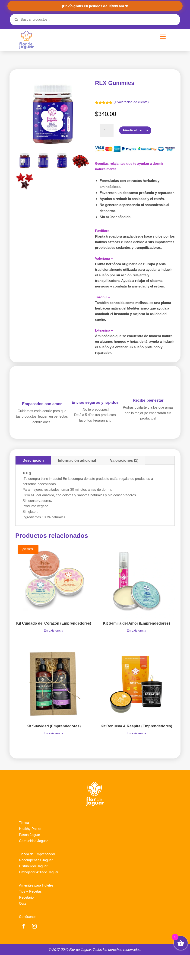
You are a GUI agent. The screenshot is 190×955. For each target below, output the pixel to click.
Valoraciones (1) (124, 460)
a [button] (163, 37)
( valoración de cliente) (131, 102)
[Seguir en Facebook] (23, 926)
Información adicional (77, 460)
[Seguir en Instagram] (34, 926)
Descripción (33, 460)
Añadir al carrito (135, 130)
